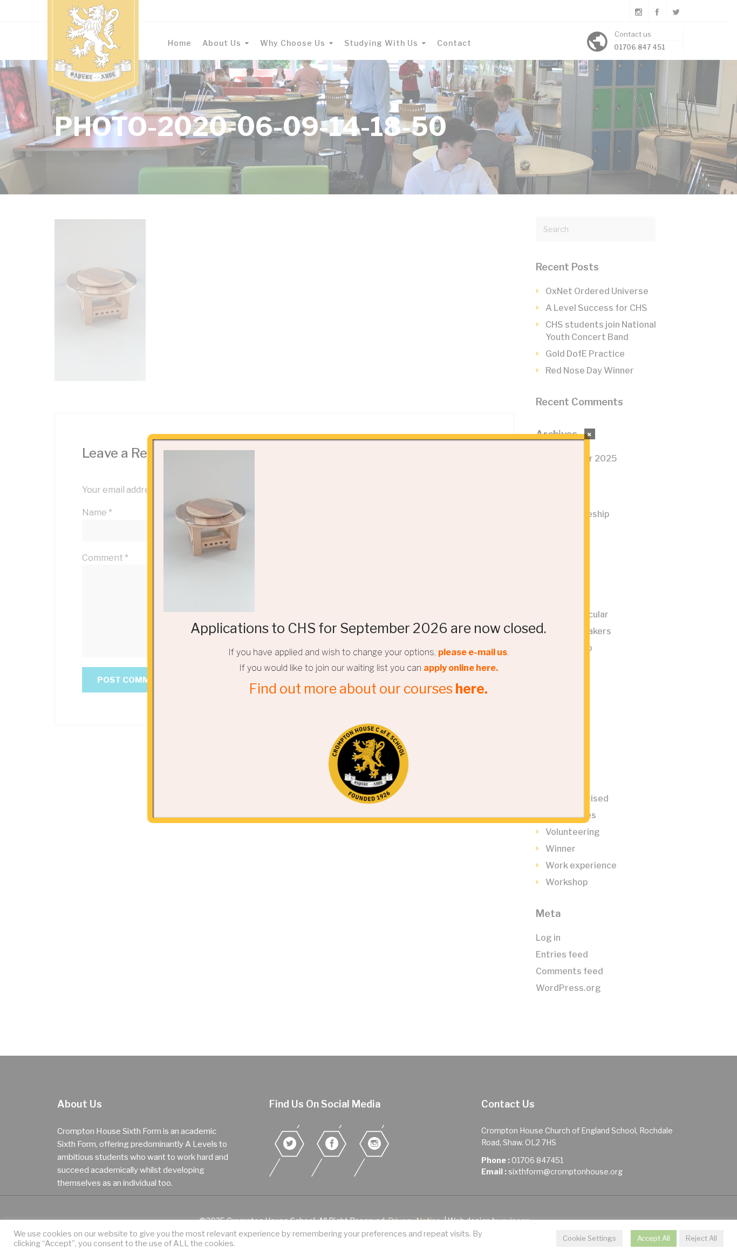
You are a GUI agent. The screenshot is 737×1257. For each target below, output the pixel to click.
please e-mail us (472, 652)
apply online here (460, 668)
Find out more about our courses (368, 689)
